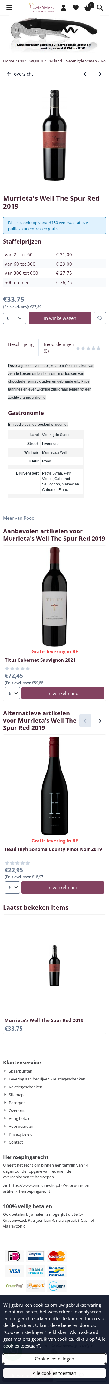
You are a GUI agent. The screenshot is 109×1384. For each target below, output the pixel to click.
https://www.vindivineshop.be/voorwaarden (49, 1185)
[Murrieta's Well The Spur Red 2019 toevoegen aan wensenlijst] (100, 318)
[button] (9, 8)
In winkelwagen (60, 318)
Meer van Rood (19, 518)
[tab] (20, 347)
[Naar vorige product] (85, 74)
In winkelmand (63, 693)
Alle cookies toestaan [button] (54, 1373)
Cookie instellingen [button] (54, 1358)
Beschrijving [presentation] (21, 344)
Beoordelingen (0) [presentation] (59, 347)
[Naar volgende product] (100, 74)
